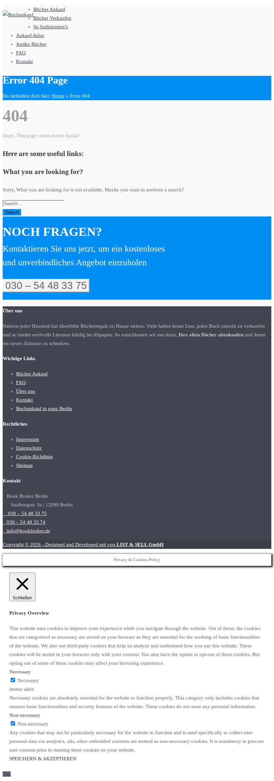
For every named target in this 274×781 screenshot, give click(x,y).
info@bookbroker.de (26, 530)
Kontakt (24, 61)
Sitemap (24, 465)
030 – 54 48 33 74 (24, 522)
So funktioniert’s (50, 26)
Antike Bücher (31, 44)
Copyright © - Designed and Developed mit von (83, 544)
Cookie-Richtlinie (34, 456)
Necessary (28, 680)
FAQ (21, 52)
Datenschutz (29, 448)
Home (58, 96)
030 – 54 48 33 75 (46, 285)
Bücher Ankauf (49, 9)
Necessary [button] (20, 671)
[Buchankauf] (18, 14)
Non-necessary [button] (24, 715)
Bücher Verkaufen (52, 18)
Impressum (27, 439)
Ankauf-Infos (30, 35)
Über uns (25, 391)
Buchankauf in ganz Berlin (44, 408)
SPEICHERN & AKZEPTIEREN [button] (43, 758)
